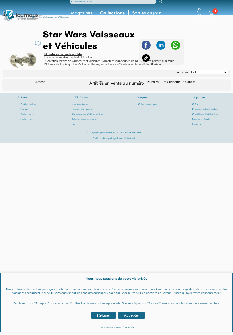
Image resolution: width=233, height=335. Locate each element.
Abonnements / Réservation (87, 114)
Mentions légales (201, 119)
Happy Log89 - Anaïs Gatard (119, 138)
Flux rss (196, 124)
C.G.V (195, 104)
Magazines (81, 13)
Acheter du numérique (84, 119)
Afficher (182, 72)
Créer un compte (147, 104)
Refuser (103, 315)
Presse (24, 109)
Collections (112, 13)
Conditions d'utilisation (205, 114)
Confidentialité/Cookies (205, 109)
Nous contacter (80, 104)
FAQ (74, 124)
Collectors (26, 119)
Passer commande (82, 109)
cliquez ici (128, 327)
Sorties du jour (146, 13)
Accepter (131, 315)
